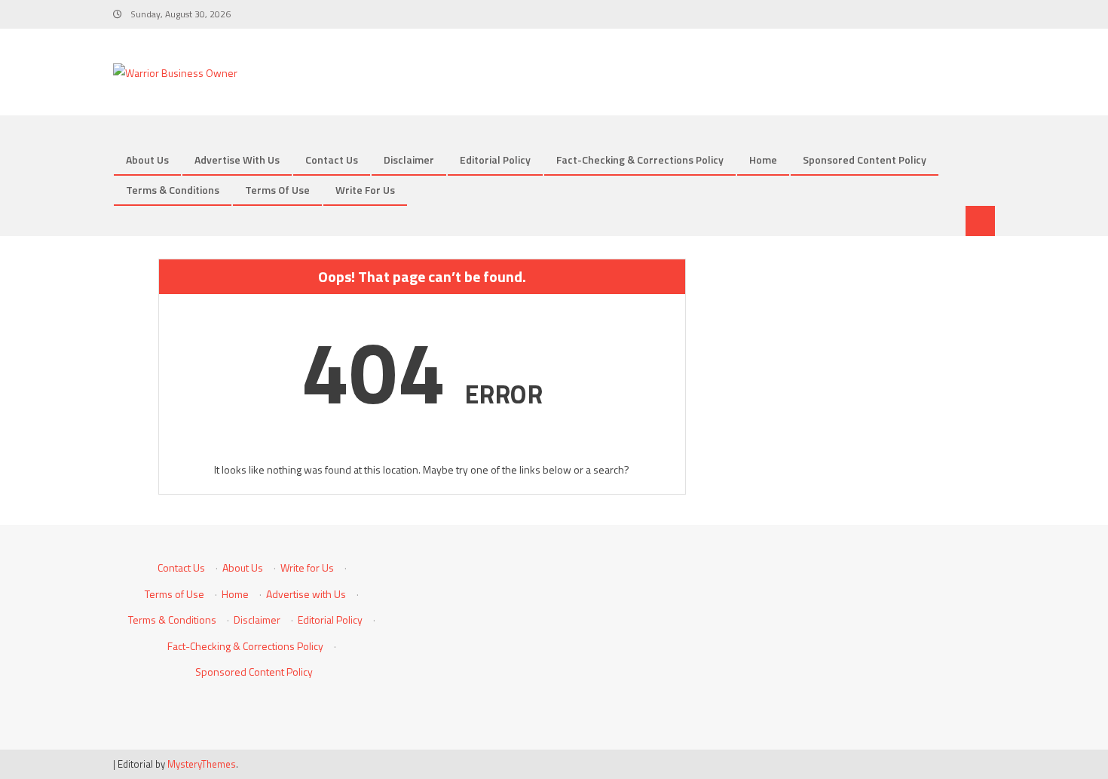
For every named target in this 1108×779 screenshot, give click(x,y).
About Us (147, 159)
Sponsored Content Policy (864, 159)
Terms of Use (277, 190)
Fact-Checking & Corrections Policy (640, 159)
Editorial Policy (495, 159)
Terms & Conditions (172, 190)
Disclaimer (409, 159)
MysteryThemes (201, 763)
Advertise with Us (237, 159)
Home (763, 159)
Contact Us (331, 159)
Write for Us (365, 190)
